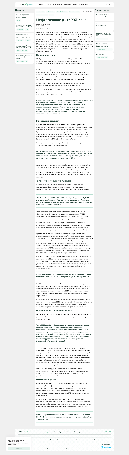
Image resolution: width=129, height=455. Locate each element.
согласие (22, 443)
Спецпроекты (57, 4)
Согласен (19, 448)
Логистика (20, 29)
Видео (75, 4)
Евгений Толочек (42, 15)
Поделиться (88, 11)
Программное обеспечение (101, 50)
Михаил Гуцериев (74, 11)
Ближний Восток (22, 50)
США (18, 20)
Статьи (49, 4)
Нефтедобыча (51, 11)
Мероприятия (83, 4)
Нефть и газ (40, 11)
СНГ (27, 29)
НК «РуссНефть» (62, 11)
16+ (106, 4)
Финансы (20, 40)
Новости (41, 4)
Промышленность (102, 39)
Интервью (67, 4)
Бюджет (27, 40)
